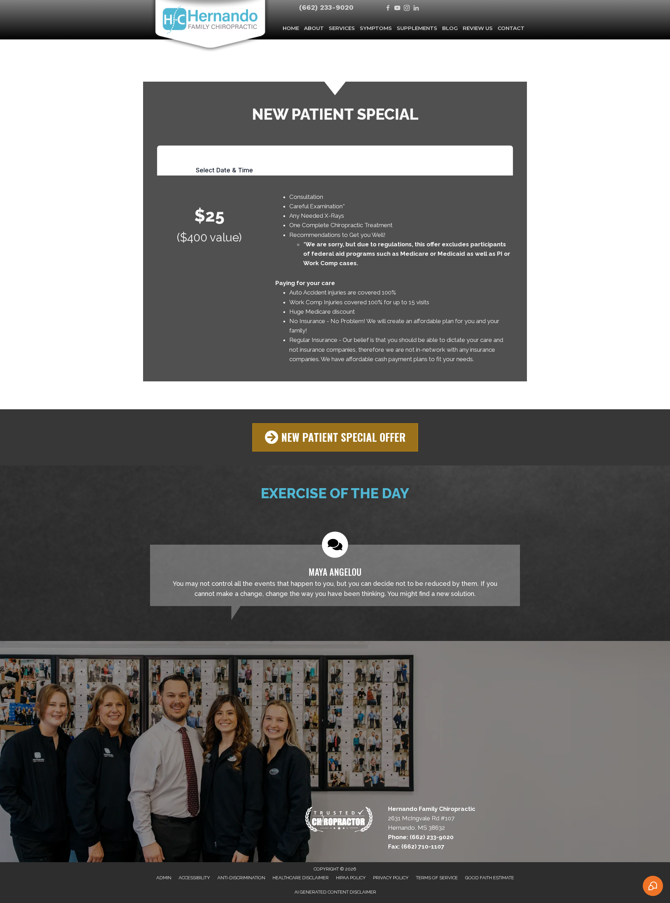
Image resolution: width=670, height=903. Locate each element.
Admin (163, 877)
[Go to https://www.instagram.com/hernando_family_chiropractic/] (407, 8)
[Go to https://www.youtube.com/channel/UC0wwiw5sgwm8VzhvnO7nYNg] (397, 8)
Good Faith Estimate (489, 877)
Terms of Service (437, 877)
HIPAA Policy (351, 877)
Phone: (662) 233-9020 (421, 837)
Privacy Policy (391, 877)
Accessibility (194, 877)
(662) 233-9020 (326, 7)
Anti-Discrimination (241, 877)
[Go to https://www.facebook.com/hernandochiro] (388, 8)
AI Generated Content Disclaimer (335, 892)
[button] (335, 437)
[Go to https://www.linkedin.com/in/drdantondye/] (416, 8)
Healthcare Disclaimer (301, 877)
